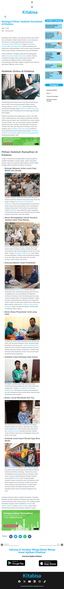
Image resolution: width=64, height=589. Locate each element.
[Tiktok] (44, 581)
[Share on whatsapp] (25, 536)
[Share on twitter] (20, 536)
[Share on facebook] (11, 536)
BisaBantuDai (19, 289)
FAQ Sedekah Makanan (49, 66)
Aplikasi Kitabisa (7, 506)
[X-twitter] (24, 581)
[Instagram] (39, 581)
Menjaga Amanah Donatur (52, 100)
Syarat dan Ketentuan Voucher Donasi (52, 26)
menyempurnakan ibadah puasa (12, 44)
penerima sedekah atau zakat (29, 108)
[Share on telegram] (15, 536)
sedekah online (16, 106)
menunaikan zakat (15, 46)
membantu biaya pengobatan (29, 133)
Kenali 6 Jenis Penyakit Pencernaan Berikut (49, 75)
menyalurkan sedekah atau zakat (15, 56)
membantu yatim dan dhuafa (20, 128)
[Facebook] (19, 581)
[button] (32, 2)
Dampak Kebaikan (52, 90)
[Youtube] (29, 581)
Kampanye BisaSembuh (31, 345)
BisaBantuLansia (13, 431)
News (48, 93)
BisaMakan (13, 210)
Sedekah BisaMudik (11, 467)
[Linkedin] (34, 581)
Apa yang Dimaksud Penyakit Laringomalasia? (51, 45)
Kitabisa (29, 503)
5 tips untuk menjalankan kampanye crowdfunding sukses (50, 56)
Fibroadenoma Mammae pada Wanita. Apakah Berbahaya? (50, 36)
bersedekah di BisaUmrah (22, 253)
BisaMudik (16, 478)
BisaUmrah (8, 247)
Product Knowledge (52, 96)
